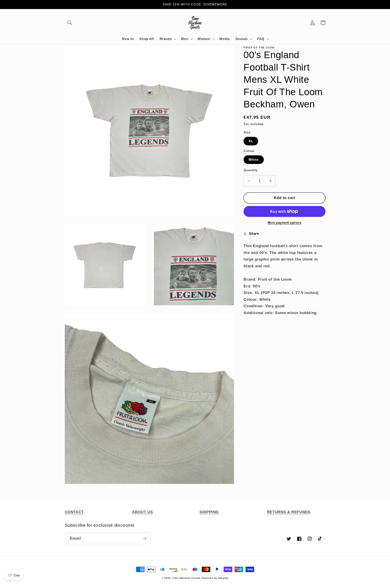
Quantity (251, 170)
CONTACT (74, 512)
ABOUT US (142, 512)
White (253, 159)
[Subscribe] (144, 538)
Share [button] (254, 233)
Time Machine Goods (186, 578)
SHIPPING (209, 512)
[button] (70, 22)
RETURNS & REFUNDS (289, 512)
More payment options (285, 222)
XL (250, 141)
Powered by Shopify (215, 578)
